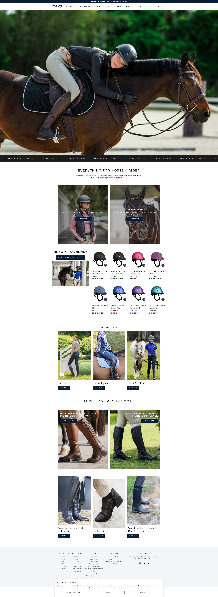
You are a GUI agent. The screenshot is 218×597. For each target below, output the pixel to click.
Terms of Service (77, 568)
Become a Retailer (76, 566)
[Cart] (166, 6)
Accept (108, 592)
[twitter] (144, 563)
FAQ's (93, 571)
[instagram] (140, 563)
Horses (63, 566)
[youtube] (148, 563)
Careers (77, 561)
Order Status (93, 559)
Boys (63, 564)
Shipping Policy (93, 564)
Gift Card (63, 568)
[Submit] (159, 6)
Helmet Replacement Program (93, 568)
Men (63, 561)
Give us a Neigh (113, 557)
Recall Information (93, 566)
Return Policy (94, 561)
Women (63, 557)
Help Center (93, 557)
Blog (76, 559)
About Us (77, 557)
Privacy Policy (119, 588)
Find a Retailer (76, 564)
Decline (142, 592)
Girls (63, 559)
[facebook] (136, 563)
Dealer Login (93, 573)
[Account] (163, 6)
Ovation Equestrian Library (93, 576)
